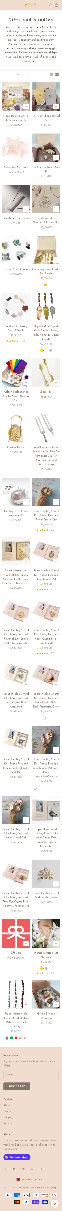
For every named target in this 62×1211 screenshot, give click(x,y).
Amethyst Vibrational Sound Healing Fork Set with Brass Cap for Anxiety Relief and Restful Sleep (46, 456)
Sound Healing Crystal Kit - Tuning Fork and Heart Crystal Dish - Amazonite (16, 700)
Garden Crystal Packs (16, 269)
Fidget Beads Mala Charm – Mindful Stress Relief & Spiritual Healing (16, 1020)
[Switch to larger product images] (51, 74)
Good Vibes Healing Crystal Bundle (16, 328)
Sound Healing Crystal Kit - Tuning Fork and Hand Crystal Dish (46, 575)
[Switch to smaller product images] (57, 74)
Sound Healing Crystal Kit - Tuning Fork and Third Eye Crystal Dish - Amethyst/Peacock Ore (16, 899)
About (7, 1105)
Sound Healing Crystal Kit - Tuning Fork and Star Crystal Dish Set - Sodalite (16, 766)
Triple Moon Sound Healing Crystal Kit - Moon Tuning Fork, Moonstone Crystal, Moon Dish (46, 838)
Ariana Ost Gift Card (16, 167)
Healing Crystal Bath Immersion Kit (16, 513)
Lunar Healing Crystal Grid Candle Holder (46, 895)
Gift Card (16, 953)
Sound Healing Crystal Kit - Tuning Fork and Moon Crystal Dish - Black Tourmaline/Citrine (46, 700)
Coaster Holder (16, 447)
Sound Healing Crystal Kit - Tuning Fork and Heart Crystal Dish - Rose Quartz (46, 637)
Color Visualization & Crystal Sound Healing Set (16, 396)
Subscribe (16, 1086)
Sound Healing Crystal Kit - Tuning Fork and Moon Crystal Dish (16, 833)
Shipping (8, 1117)
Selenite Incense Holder (16, 218)
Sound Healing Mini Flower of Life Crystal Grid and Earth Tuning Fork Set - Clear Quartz (16, 577)
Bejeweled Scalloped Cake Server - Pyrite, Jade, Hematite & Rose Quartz (46, 333)
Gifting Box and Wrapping (46, 1016)
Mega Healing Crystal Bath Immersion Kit (16, 118)
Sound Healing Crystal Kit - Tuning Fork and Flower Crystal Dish (46, 515)
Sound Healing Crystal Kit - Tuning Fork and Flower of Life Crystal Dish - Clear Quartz (16, 637)
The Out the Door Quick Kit (46, 169)
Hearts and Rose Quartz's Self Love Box (46, 220)
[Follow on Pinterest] (32, 1169)
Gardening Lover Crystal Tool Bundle (46, 271)
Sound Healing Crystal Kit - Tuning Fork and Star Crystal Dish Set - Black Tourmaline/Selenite (46, 768)
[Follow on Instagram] (23, 1169)
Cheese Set (46, 392)
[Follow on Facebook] (5, 1169)
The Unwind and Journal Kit (46, 118)
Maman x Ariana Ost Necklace (46, 955)
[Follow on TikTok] (41, 1169)
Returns (7, 1123)
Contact (8, 1111)
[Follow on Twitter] (14, 1169)
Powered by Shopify (44, 1187)
